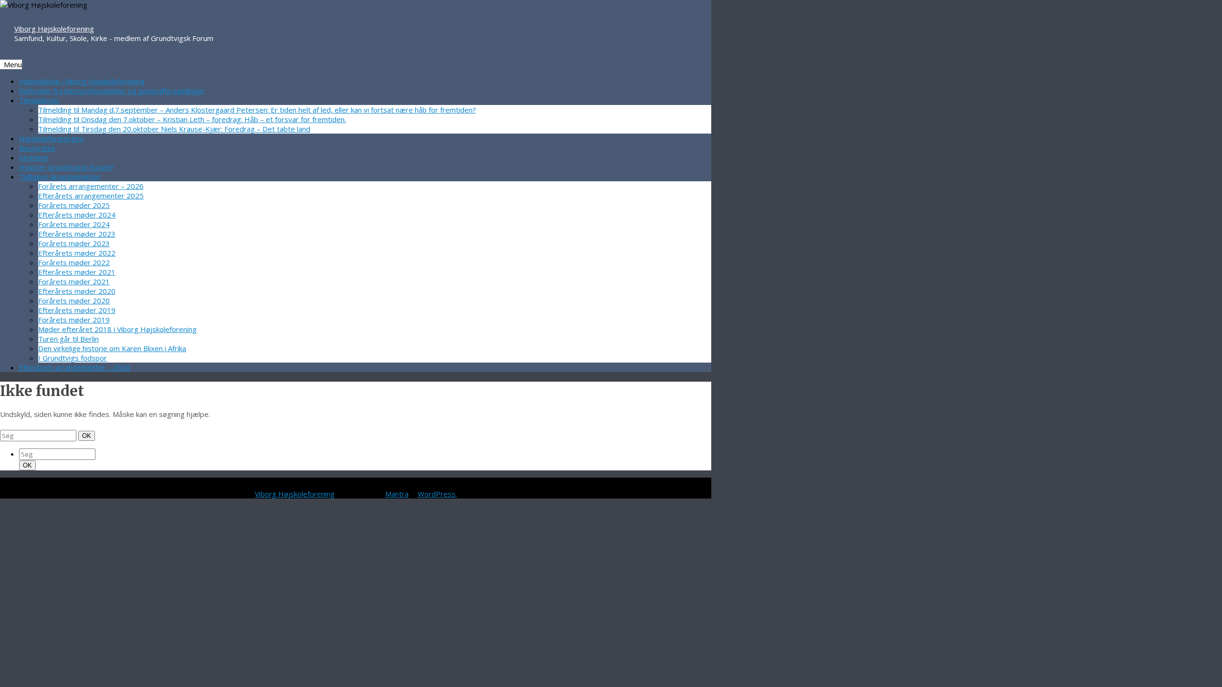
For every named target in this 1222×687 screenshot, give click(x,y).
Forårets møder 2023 (74, 243)
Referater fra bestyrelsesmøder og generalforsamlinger (112, 90)
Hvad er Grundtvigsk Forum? (66, 167)
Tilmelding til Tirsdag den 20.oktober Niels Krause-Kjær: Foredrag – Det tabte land (174, 129)
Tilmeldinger (39, 100)
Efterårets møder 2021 (77, 272)
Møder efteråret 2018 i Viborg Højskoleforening (117, 329)
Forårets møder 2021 (74, 281)
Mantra (397, 494)
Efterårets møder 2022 (77, 253)
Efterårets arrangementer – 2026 (74, 367)
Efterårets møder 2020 (77, 291)
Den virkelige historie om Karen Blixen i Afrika (112, 348)
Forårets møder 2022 (74, 262)
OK (87, 435)
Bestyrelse (37, 148)
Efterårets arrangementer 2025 (91, 195)
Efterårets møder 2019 (77, 310)
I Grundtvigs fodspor (72, 358)
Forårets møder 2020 (74, 300)
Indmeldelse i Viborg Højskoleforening (82, 81)
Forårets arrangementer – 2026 (91, 186)
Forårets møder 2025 (74, 205)
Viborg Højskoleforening (54, 28)
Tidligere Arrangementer (60, 176)
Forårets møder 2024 (74, 224)
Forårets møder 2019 (74, 319)
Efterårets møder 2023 (77, 234)
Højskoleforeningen (51, 138)
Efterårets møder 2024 (77, 214)
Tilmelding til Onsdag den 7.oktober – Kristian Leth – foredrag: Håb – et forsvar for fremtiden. (192, 119)
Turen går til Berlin (68, 339)
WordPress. (437, 494)
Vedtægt (33, 157)
